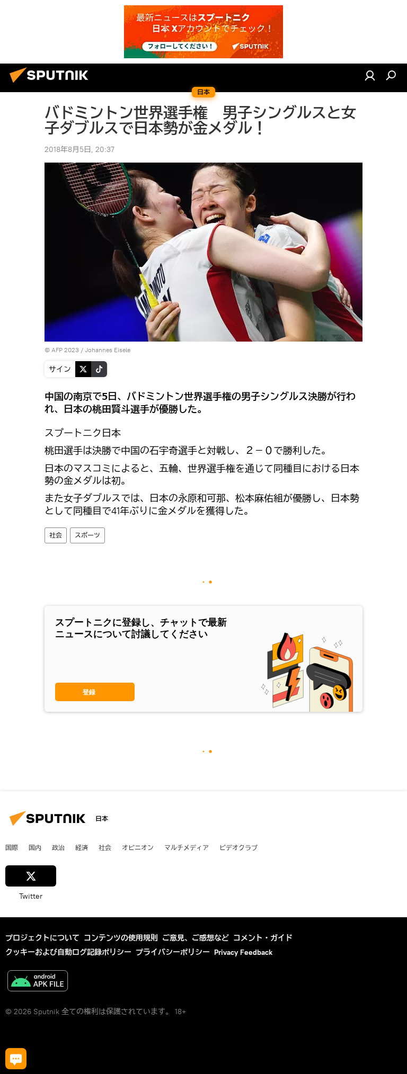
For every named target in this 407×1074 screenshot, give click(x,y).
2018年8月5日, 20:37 (79, 149)
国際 (11, 847)
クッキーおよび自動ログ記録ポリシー (68, 952)
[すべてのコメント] (15, 1058)
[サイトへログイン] (370, 75)
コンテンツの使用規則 (121, 938)
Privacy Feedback (243, 952)
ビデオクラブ (238, 847)
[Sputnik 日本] (52, 84)
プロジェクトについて (42, 938)
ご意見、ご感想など (195, 938)
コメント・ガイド (263, 938)
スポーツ (87, 535)
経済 (81, 847)
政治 (58, 847)
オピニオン (138, 847)
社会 (55, 535)
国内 (35, 847)
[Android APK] (38, 982)
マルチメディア (186, 847)
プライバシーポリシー (173, 952)
